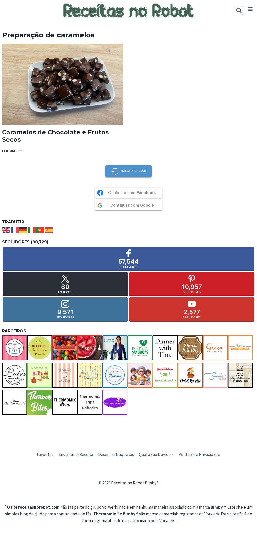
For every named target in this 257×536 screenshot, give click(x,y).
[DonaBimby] (190, 347)
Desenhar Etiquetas (116, 454)
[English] (6, 229)
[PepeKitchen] (165, 375)
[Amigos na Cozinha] (14, 347)
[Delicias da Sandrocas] (140, 347)
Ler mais (12, 151)
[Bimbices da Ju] (64, 347)
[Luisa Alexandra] (14, 375)
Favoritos (45, 454)
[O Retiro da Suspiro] (114, 375)
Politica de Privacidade (199, 454)
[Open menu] (250, 9)
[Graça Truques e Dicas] (215, 347)
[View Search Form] (239, 10)
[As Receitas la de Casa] (39, 347)
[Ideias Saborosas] (240, 347)
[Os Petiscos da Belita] (140, 375)
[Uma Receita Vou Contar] (114, 402)
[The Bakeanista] (14, 402)
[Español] (49, 229)
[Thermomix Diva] (64, 402)
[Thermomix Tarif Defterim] (89, 402)
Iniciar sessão (133, 171)
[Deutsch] (23, 229)
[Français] (15, 229)
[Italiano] (32, 229)
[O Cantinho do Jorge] (64, 375)
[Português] (40, 229)
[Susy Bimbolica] (240, 375)
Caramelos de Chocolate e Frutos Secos (55, 136)
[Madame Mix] (39, 375)
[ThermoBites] (39, 402)
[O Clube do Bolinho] (89, 375)
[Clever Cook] (89, 347)
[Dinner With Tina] (165, 347)
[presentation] (62, 84)
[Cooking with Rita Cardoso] (114, 347)
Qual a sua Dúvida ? (156, 454)
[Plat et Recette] (190, 375)
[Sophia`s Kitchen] (215, 375)
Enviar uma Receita (76, 454)
